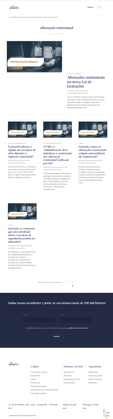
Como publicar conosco (38, 372)
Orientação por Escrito (72, 379)
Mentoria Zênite (69, 383)
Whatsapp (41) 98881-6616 (91, 406)
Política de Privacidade (38, 386)
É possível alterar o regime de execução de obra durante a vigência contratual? (22, 151)
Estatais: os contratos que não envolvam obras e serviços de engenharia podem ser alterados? (21, 235)
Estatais (81, 143)
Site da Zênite (35, 376)
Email (62, 315)
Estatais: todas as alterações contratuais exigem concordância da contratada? (92, 151)
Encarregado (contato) (38, 393)
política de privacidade (78, 328)
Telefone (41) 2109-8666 (70, 406)
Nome (25, 315)
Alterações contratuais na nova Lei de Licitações (86, 81)
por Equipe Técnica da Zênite (16, 163)
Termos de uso (35, 383)
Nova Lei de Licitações (74, 73)
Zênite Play (68, 376)
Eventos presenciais (95, 376)
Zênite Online (93, 372)
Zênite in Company (95, 379)
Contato (33, 379)
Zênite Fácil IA (69, 372)
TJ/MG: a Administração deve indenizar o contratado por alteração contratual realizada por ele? (57, 155)
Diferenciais (93, 383)
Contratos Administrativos (17, 143)
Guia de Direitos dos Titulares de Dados (44, 390)
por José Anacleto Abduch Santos (77, 93)
